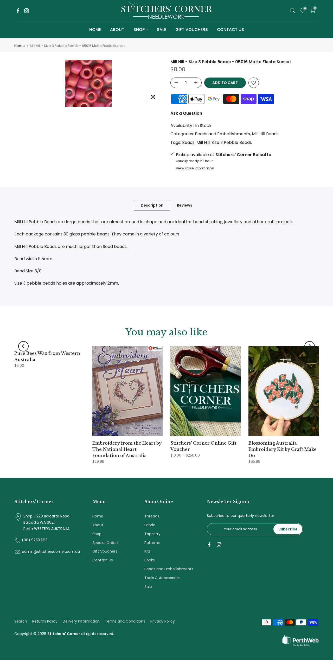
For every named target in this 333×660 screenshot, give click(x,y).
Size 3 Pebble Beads (232, 142)
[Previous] (23, 346)
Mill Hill (203, 142)
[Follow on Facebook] (18, 11)
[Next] (309, 346)
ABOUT (117, 29)
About (97, 525)
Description (152, 205)
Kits (147, 551)
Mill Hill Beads (265, 134)
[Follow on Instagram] (26, 11)
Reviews (184, 205)
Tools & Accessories (162, 577)
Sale (148, 586)
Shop (96, 533)
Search (20, 621)
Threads (151, 516)
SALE (161, 29)
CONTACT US (230, 29)
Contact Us (102, 560)
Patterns (152, 542)
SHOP (139, 29)
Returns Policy (44, 621)
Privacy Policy (162, 621)
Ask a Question (186, 113)
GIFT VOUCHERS (191, 29)
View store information (195, 168)
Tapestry (152, 533)
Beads (188, 142)
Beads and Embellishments (222, 134)
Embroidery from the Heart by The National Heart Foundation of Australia (127, 449)
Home (19, 45)
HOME (95, 29)
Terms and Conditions (125, 621)
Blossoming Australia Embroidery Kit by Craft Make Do (282, 449)
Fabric (149, 525)
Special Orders (105, 542)
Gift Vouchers (104, 551)
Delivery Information (81, 621)
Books (149, 560)
